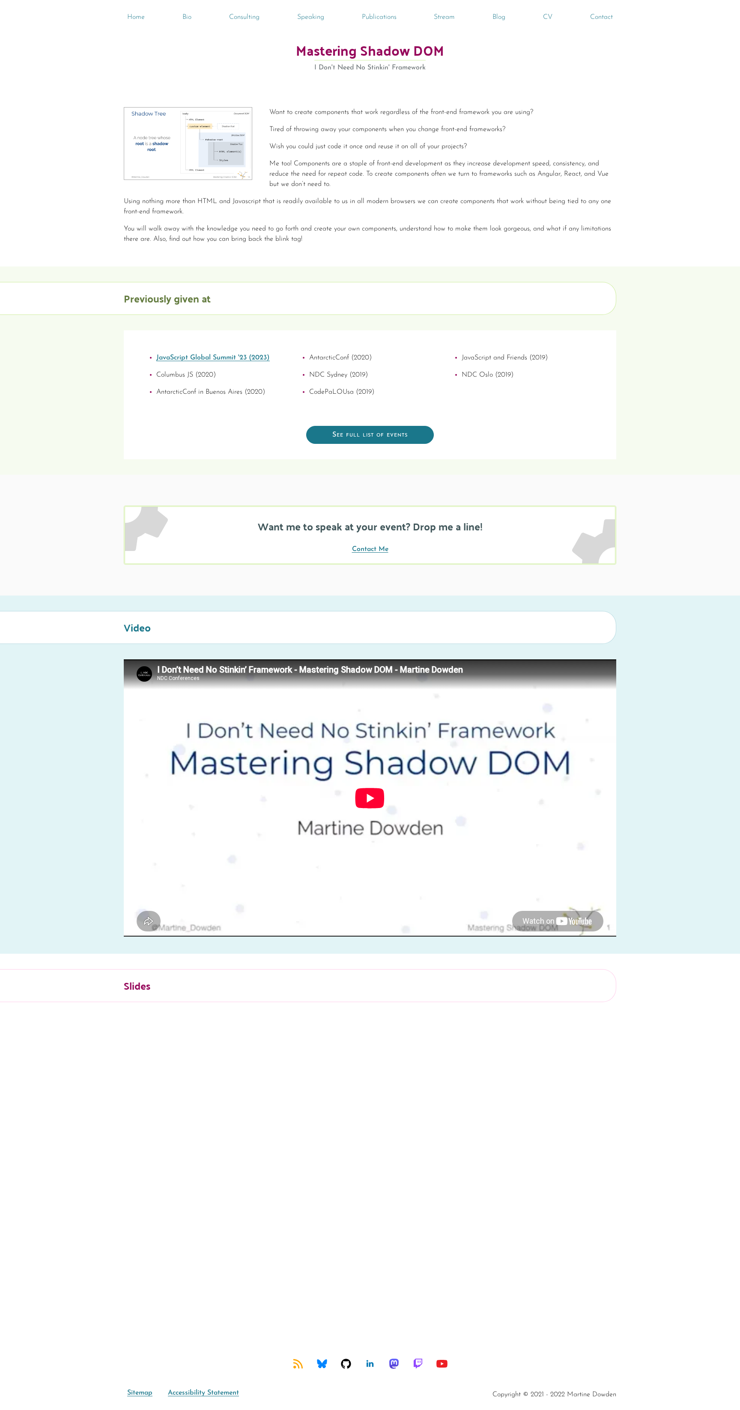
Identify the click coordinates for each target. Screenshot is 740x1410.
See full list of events (370, 434)
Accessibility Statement (203, 1392)
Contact (601, 17)
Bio (186, 17)
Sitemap (139, 1392)
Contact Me (370, 549)
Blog (498, 17)
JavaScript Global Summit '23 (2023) (213, 357)
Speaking (310, 17)
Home (136, 17)
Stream (444, 17)
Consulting (244, 17)
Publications (379, 17)
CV (547, 17)
